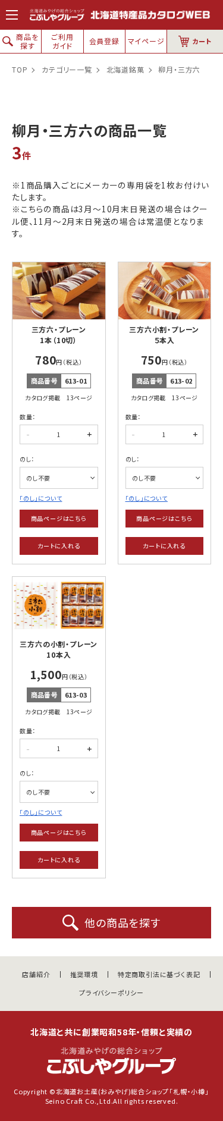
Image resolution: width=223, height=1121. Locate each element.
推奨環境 (84, 974)
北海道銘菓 (125, 69)
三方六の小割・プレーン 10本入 (59, 649)
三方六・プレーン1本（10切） (59, 334)
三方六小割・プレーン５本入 (164, 334)
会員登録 (104, 41)
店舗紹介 (36, 974)
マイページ (146, 41)
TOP (19, 69)
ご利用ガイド (62, 41)
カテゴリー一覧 (67, 69)
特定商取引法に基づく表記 (159, 974)
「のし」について (41, 498)
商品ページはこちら (59, 518)
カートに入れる (58, 545)
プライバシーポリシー (111, 993)
